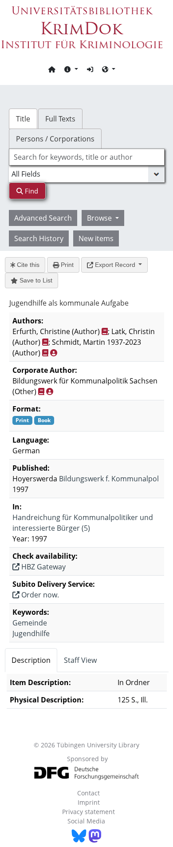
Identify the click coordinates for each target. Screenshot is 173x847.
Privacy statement (88, 811)
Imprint (89, 802)
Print (66, 264)
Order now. (39, 595)
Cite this (27, 264)
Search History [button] (38, 238)
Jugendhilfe (31, 633)
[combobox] (87, 157)
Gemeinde (29, 623)
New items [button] (96, 238)
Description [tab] (31, 660)
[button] (71, 69)
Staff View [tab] (80, 660)
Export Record (115, 264)
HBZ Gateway (43, 567)
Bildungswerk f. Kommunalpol (109, 479)
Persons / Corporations (55, 139)
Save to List (35, 280)
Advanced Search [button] (43, 218)
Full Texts (60, 119)
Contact (88, 793)
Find (30, 190)
